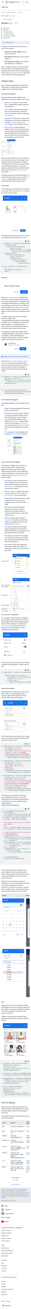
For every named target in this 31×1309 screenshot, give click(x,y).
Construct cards (20, 170)
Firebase (3, 1286)
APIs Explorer (4, 1256)
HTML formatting (24, 425)
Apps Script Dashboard (7, 1250)
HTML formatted (16, 434)
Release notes (5, 1235)
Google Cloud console (6, 1253)
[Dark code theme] (25, 241)
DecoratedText (9, 520)
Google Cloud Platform (7, 1289)
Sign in (27, 2)
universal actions (9, 486)
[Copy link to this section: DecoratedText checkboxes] (20, 615)
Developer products (6, 1233)
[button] (15, 42)
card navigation (9, 115)
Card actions (14, 122)
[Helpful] (11, 16)
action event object (6, 626)
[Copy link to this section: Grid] (5, 1002)
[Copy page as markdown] (16, 23)
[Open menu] (2, 2)
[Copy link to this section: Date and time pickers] (16, 688)
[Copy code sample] (28, 241)
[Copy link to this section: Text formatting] (16, 1103)
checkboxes (24, 423)
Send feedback (7, 19)
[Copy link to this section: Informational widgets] (19, 400)
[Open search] (23, 2)
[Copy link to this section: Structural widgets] (17, 94)
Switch (18, 421)
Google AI (3, 1292)
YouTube (3, 1271)
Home (2, 12)
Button (12, 421)
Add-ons (4, 7)
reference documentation (16, 73)
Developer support (6, 1238)
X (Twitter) (4, 1268)
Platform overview (6, 1230)
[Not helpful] (14, 16)
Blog (2, 1263)
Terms (3, 1301)
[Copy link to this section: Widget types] (15, 81)
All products (4, 1294)
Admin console (5, 1248)
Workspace (18, 2)
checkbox (18, 524)
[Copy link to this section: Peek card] (9, 278)
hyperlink (28, 1154)
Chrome (3, 1284)
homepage (26, 307)
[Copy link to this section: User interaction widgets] (21, 462)
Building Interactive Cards (19, 475)
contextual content (13, 297)
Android (3, 1281)
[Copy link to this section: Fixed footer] (10, 186)
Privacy (8, 1301)
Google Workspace (11, 12)
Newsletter (4, 1265)
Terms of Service (5, 1241)
